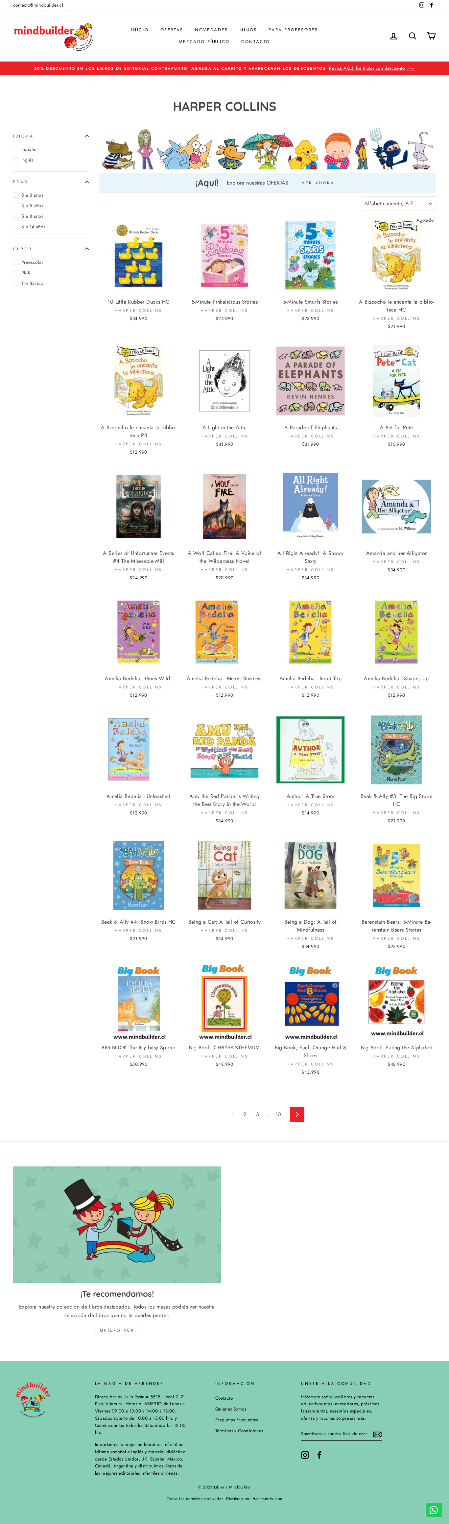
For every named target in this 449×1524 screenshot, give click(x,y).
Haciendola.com (267, 1499)
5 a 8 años (32, 216)
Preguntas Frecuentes (236, 1419)
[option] (224, 68)
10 (278, 1114)
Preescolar (32, 262)
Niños (248, 30)
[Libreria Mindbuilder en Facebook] (319, 1455)
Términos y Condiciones (239, 1430)
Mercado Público (204, 41)
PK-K (26, 272)
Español (29, 149)
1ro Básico (32, 283)
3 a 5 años (32, 205)
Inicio (140, 30)
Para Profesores (293, 30)
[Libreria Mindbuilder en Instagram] (305, 1455)
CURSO (22, 249)
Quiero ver (117, 1330)
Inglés (27, 160)
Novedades (211, 30)
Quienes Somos (230, 1409)
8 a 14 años (33, 226)
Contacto (255, 41)
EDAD (20, 182)
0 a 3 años (32, 195)
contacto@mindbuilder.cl (38, 5)
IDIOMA (23, 136)
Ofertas (171, 30)
